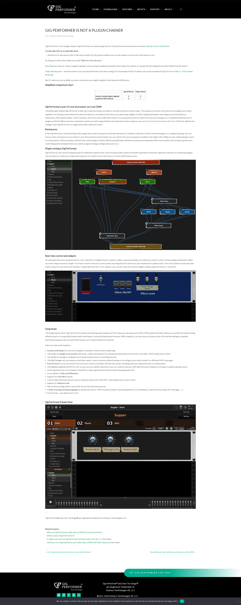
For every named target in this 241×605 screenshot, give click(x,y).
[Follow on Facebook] (69, 595)
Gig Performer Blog (65, 36)
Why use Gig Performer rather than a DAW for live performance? (74, 532)
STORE (96, 9)
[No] (238, 601)
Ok (182, 601)
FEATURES (128, 9)
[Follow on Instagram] (64, 595)
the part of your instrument (157, 46)
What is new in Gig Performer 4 (60, 535)
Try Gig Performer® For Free (150, 573)
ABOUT (169, 9)
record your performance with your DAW (162, 121)
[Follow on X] (79, 595)
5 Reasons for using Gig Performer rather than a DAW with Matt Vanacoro (78, 542)
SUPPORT (156, 9)
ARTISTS (142, 9)
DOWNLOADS (112, 9)
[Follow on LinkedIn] (74, 595)
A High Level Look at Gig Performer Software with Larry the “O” (74, 539)
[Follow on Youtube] (59, 595)
